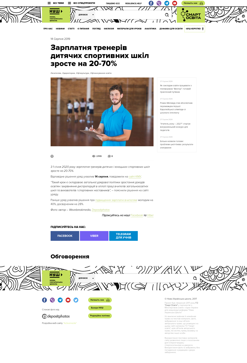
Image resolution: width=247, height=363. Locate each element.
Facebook (137, 215)
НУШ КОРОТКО (193, 29)
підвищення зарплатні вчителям (116, 200)
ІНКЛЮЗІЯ (109, 29)
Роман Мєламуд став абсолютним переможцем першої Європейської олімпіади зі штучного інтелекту (176, 108)
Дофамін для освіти (171, 29)
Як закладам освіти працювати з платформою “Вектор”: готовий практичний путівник (176, 88)
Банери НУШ (97, 308)
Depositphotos (101, 210)
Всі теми (58, 3)
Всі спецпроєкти (84, 3)
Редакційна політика (100, 315)
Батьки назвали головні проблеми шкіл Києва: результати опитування (176, 144)
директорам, (69, 73)
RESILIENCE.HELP (133, 3)
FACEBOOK (64, 236)
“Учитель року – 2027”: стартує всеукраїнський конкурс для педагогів (175, 127)
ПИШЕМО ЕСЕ (113, 3)
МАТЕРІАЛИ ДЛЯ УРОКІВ (129, 29)
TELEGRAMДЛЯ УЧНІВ (123, 235)
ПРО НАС (48, 29)
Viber (150, 215)
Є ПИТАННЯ (83, 29)
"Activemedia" (70, 323)
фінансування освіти (101, 73)
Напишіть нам (190, 3)
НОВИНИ (60, 29)
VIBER (94, 236)
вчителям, (57, 73)
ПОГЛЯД (96, 29)
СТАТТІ (71, 29)
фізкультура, (83, 73)
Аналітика (150, 29)
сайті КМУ (135, 176)
